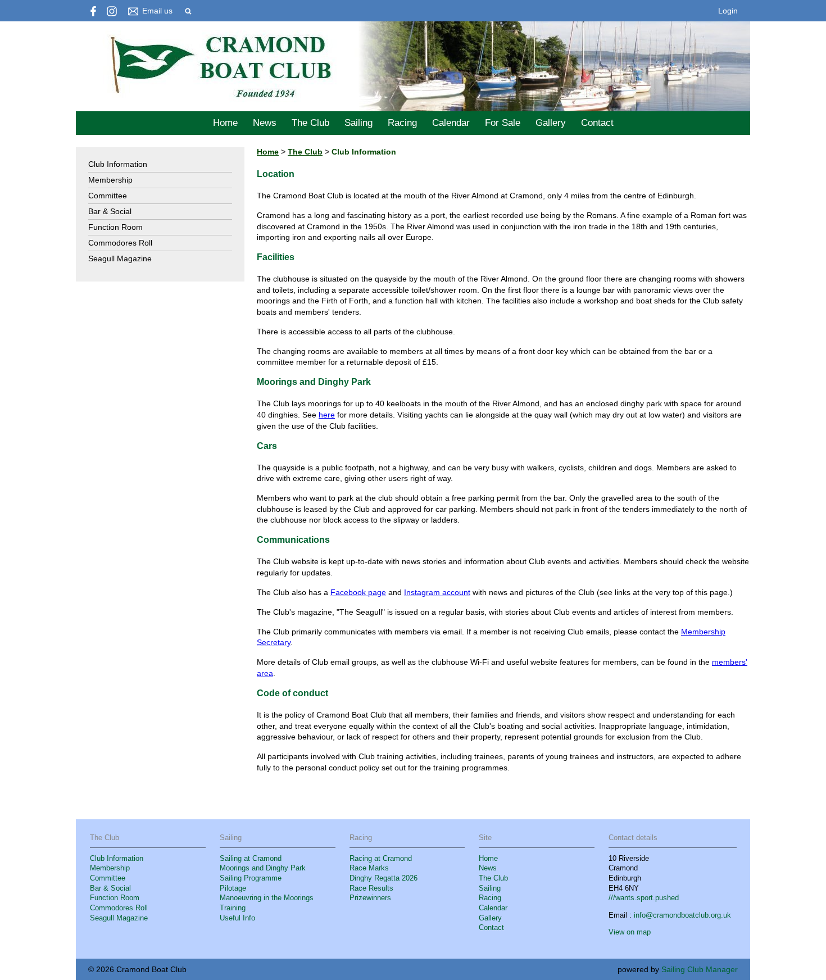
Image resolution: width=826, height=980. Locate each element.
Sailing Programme (251, 878)
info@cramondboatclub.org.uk (682, 915)
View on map (630, 932)
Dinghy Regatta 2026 (383, 878)
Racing (402, 122)
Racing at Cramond (381, 859)
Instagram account (437, 592)
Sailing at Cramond (251, 859)
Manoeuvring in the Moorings (267, 898)
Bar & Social (109, 211)
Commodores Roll (120, 242)
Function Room (115, 227)
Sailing (358, 122)
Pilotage (233, 888)
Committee (107, 195)
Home (225, 122)
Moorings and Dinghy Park (263, 868)
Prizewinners (370, 898)
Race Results (371, 888)
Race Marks (369, 868)
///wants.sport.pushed (644, 898)
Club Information (117, 164)
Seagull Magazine (120, 258)
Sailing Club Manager (699, 969)
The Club (310, 122)
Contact (597, 122)
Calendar (451, 122)
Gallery (550, 122)
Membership (110, 179)
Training (233, 908)
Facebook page (358, 592)
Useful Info (237, 918)
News (264, 122)
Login (728, 10)
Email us (157, 10)
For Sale (502, 122)
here (327, 414)
